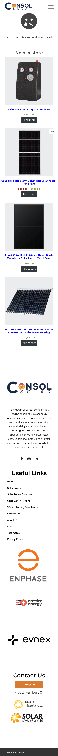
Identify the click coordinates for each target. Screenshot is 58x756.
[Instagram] (29, 458)
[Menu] (49, 6)
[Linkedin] (36, 458)
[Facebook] (21, 458)
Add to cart (29, 194)
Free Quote (29, 684)
